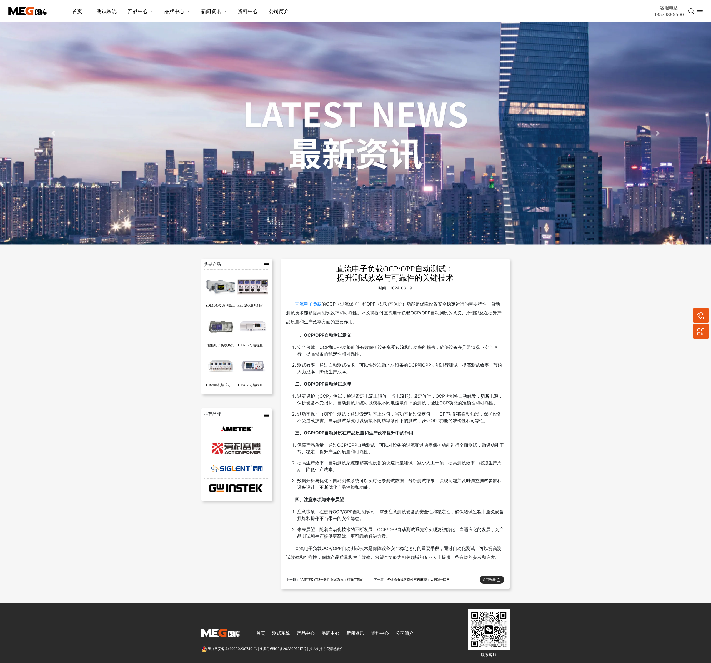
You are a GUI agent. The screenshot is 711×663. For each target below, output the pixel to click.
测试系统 (107, 11)
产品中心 (138, 11)
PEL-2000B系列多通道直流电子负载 (263, 305)
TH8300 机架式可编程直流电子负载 (231, 385)
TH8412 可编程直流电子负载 (258, 385)
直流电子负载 (308, 304)
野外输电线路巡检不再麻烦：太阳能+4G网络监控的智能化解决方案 (436, 580)
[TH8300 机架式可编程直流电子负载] (221, 365)
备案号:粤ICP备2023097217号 (283, 649)
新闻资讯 (211, 11)
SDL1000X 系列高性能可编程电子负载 (234, 305)
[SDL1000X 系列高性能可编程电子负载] (221, 286)
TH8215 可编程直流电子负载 (258, 345)
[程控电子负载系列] (221, 325)
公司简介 (279, 11)
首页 (77, 11)
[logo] (27, 11)
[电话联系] (701, 315)
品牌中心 (174, 11)
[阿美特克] (237, 429)
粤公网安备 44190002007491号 (232, 649)
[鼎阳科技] (237, 469)
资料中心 (248, 11)
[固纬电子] (237, 488)
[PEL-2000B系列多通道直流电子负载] (252, 286)
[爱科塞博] (237, 449)
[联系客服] (701, 331)
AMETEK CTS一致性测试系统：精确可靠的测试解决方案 (341, 580)
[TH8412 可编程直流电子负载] (252, 365)
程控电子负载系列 (220, 345)
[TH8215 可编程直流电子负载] (252, 325)
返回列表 (489, 579)
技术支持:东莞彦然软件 (326, 649)
